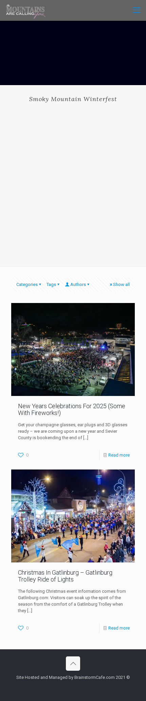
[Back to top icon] (73, 663)
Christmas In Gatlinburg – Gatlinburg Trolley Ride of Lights (65, 576)
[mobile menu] (137, 10)
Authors (78, 284)
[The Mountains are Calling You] (25, 10)
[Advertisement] (73, 179)
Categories (27, 284)
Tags (51, 284)
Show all (121, 284)
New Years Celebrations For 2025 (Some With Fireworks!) (71, 409)
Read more (119, 455)
